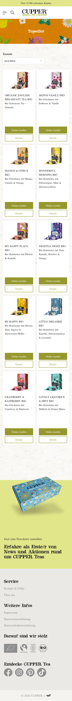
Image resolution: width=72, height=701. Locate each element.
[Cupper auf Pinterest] (30, 672)
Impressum (10, 612)
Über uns (9, 595)
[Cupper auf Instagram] (19, 672)
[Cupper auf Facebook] (8, 672)
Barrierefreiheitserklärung (19, 625)
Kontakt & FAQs (14, 588)
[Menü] (5, 13)
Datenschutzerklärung (17, 619)
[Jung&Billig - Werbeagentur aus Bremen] (48, 696)
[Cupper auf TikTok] (41, 672)
